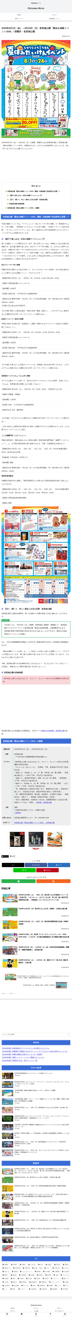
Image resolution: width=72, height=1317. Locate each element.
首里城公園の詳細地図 (16, 204)
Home (12, 1308)
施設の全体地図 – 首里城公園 (53, 731)
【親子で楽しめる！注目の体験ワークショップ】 (25, 195)
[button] (68, 1034)
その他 (36, 1311)
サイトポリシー (59, 1311)
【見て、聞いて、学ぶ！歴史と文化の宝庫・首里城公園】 (28, 199)
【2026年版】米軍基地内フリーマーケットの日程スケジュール (25, 1048)
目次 (33, 186)
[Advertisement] (36, 166)
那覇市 (13, 856)
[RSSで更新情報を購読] (53, 881)
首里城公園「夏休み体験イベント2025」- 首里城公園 (34, 823)
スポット (59, 1308)
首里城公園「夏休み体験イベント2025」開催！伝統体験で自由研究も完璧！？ (33, 191)
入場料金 (17, 813)
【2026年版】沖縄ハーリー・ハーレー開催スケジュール (23, 1057)
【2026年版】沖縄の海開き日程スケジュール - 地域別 (22, 1054)
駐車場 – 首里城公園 (44, 802)
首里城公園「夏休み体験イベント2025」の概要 (23, 208)
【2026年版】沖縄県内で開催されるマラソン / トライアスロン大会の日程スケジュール (34, 1051)
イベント (6, 856)
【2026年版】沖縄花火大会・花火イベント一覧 (19, 1060)
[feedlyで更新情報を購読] (19, 881)
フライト (12, 1311)
